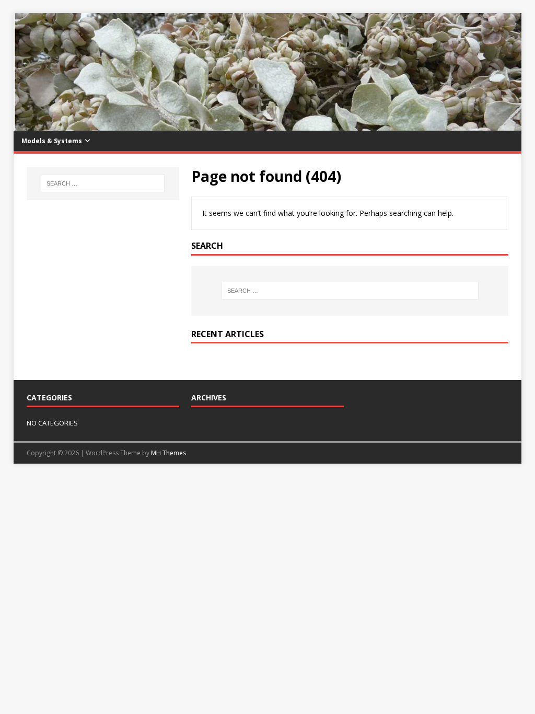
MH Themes (168, 452)
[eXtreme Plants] (268, 125)
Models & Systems (51, 140)
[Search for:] (350, 291)
